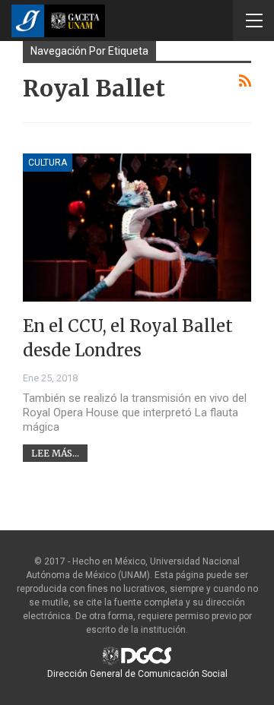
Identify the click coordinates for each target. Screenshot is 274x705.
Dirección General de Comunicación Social (137, 674)
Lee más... (55, 453)
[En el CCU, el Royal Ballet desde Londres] (137, 227)
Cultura (47, 162)
